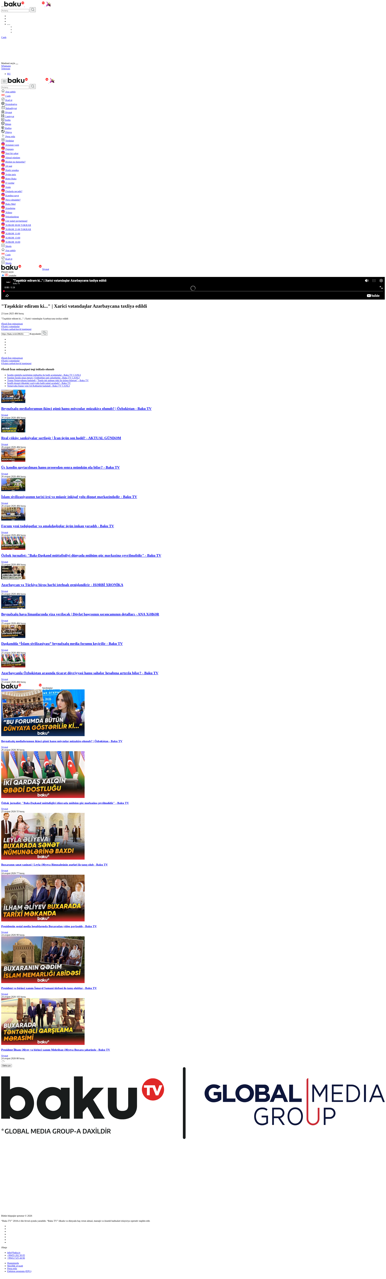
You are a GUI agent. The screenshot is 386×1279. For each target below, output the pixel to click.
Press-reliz (12, 1268)
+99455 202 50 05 (16, 1255)
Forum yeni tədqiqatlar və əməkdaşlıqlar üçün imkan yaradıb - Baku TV (57, 526)
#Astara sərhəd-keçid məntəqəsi (16, 329)
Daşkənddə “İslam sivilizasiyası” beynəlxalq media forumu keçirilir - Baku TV (62, 644)
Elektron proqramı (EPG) (19, 1271)
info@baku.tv (13, 1252)
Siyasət (45, 269)
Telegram (5, 68)
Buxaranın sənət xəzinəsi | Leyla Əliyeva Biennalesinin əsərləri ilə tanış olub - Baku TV (54, 864)
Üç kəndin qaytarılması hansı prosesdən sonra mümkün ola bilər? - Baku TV (60, 467)
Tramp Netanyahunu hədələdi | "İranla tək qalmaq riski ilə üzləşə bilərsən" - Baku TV (48, 380)
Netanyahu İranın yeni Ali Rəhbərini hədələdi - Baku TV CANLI (38, 386)
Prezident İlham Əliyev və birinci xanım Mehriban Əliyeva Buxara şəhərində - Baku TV (55, 1049)
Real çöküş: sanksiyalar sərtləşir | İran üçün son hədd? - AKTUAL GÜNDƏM (61, 438)
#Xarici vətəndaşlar (10, 326)
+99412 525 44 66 (16, 1258)
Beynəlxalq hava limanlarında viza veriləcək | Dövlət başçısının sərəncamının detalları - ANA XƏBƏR (80, 614)
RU (9, 74)
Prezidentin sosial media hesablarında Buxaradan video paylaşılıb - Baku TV (49, 926)
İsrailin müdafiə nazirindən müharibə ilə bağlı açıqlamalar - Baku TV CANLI (44, 375)
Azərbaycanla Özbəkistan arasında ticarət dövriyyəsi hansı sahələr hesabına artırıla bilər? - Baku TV (79, 673)
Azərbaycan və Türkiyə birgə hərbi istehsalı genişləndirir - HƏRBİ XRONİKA (62, 585)
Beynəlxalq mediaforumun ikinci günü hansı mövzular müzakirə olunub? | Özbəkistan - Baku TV (76, 409)
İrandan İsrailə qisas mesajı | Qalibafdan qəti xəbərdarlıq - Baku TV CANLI (43, 377)
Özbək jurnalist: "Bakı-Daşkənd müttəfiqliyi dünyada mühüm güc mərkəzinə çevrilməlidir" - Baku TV (81, 555)
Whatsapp (6, 66)
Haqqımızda (13, 1263)
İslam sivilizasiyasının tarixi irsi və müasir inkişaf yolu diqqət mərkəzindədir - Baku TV (69, 497)
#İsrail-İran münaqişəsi (12, 323)
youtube (12, 275)
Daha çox (6, 1065)
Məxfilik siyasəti (15, 1266)
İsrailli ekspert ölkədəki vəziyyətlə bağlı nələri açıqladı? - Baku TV (39, 383)
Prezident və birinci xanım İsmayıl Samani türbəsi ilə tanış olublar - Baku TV (49, 988)
